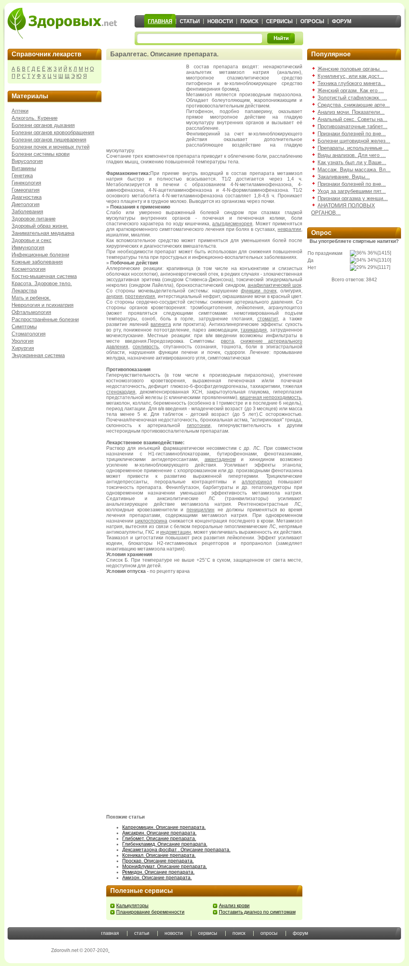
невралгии (289, 229)
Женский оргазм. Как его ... (351, 90)
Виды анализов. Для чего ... (352, 155)
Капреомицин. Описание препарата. (164, 827)
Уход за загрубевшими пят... (352, 191)
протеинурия (140, 296)
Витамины (24, 168)
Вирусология (27, 161)
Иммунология (28, 247)
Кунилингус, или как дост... (351, 76)
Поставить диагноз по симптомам (257, 912)
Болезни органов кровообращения (53, 132)
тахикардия (253, 330)
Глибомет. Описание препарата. (159, 838)
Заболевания (27, 212)
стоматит (267, 319)
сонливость (146, 347)
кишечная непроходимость (270, 397)
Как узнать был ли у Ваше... (352, 162)
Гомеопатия (26, 190)
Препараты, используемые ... (353, 148)
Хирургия (23, 348)
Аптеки (20, 111)
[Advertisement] (146, 104)
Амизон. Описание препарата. (157, 878)
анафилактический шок (274, 285)
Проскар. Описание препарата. (158, 861)
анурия (114, 296)
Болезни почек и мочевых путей (50, 147)
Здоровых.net (62, 23)
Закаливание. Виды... (344, 177)
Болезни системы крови (40, 154)
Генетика (22, 176)
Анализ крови (234, 905)
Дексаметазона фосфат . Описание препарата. (176, 850)
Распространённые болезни (45, 319)
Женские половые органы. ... (352, 69)
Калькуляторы (132, 905)
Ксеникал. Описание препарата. (159, 855)
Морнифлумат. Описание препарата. (164, 866)
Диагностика (27, 197)
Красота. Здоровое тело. (42, 283)
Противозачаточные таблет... (352, 126)
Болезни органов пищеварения (49, 140)
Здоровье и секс (32, 240)
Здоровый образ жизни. (40, 226)
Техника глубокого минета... (351, 83)
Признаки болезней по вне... (352, 134)
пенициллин (200, 510)
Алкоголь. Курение (35, 118)
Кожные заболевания (37, 262)
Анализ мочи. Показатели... (351, 112)
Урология (23, 341)
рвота (227, 341)
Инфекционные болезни (40, 255)
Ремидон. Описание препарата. (158, 872)
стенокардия (120, 392)
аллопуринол (257, 482)
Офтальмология (31, 312)
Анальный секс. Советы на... (352, 119)
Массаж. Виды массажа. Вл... (354, 170)
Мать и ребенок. (31, 298)
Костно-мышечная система (44, 276)
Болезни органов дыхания (43, 125)
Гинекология (26, 183)
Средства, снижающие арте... (354, 105)
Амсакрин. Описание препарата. (159, 833)
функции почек (258, 291)
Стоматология (29, 334)
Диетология (26, 204)
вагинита (161, 324)
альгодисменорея (232, 224)
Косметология (29, 269)
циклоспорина (151, 521)
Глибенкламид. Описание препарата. (164, 844)
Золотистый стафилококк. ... (352, 98)
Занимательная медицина (43, 233)
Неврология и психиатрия (42, 305)
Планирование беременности (150, 912)
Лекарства (24, 291)
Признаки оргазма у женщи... (353, 198)
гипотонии (198, 425)
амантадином (220, 459)
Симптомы (24, 327)
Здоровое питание (34, 219)
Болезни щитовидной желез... (354, 141)
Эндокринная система (38, 355)
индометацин (175, 532)
